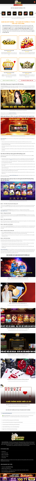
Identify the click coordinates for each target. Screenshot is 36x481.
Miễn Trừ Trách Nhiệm (5, 454)
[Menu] (34, 2)
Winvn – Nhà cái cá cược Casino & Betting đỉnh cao (18, 303)
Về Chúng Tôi (4, 451)
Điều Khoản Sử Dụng (5, 456)
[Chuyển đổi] (1, 413)
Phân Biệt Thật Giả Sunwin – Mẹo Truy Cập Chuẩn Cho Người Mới (18, 328)
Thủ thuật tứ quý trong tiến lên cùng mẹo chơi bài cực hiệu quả (18, 379)
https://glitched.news (7, 468)
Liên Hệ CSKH (4, 457)
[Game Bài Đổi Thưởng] (18, 2)
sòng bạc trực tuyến (28, 87)
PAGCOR (11, 159)
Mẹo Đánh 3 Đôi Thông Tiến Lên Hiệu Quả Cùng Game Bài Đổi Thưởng (18, 404)
